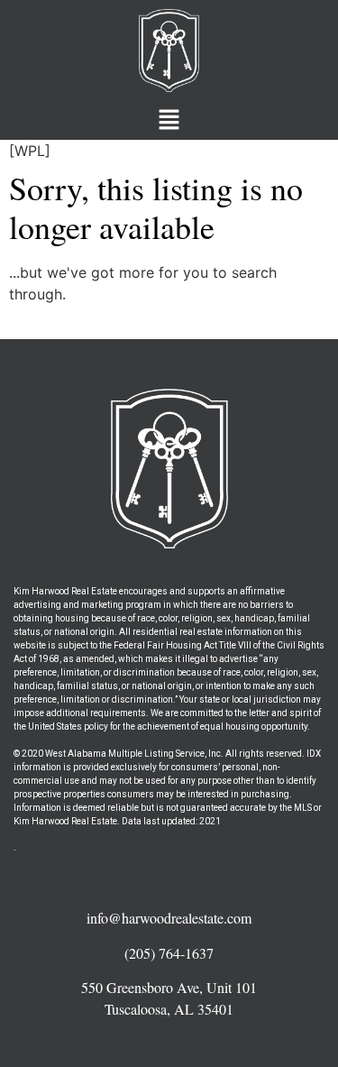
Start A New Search (76, 328)
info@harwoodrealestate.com (169, 917)
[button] (169, 120)
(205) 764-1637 (169, 952)
